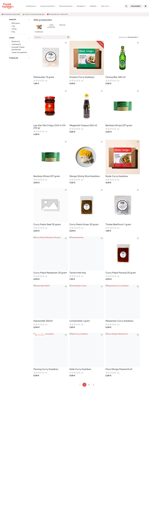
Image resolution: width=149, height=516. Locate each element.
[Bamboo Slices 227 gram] (50, 157)
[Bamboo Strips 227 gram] (123, 106)
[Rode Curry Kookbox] (123, 157)
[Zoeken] (68, 37)
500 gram (16, 23)
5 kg (13, 32)
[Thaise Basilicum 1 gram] (123, 205)
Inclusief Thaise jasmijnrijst (18, 48)
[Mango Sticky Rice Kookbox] (86, 157)
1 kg (13, 26)
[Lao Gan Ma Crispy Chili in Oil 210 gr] (50, 106)
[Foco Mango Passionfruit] (123, 350)
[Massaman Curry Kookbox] (123, 302)
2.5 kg (14, 29)
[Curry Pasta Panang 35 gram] (123, 253)
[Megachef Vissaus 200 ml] (86, 106)
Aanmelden (135, 6)
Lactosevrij (16, 44)
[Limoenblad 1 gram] (86, 302)
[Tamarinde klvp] (86, 253)
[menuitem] (31, 6)
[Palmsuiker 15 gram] (50, 58)
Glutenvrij (16, 41)
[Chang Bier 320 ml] (123, 58)
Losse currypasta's (19, 52)
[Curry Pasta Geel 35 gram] (50, 205)
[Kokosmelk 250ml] (50, 302)
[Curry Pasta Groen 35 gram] (86, 205)
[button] (126, 6)
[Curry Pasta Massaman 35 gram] (50, 253)
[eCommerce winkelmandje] (145, 6)
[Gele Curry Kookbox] (86, 350)
